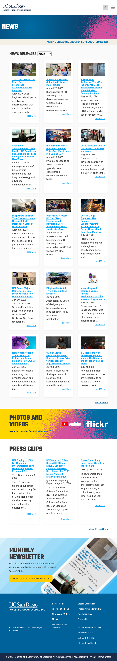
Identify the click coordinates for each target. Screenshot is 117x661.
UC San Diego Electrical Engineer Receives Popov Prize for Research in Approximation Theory (58, 358)
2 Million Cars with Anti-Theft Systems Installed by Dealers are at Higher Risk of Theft (92, 358)
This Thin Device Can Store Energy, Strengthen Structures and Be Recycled (23, 85)
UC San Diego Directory (88, 643)
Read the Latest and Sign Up (31, 578)
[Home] (16, 7)
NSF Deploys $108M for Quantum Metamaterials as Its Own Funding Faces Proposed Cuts (23, 466)
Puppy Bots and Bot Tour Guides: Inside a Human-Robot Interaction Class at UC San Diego (23, 221)
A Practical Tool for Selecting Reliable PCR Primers (57, 82)
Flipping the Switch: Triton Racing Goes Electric (56, 291)
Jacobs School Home (87, 604)
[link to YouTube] (57, 619)
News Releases (22, 54)
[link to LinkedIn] (53, 609)
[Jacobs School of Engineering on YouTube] (71, 423)
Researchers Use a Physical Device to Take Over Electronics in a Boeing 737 (58, 149)
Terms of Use (104, 657)
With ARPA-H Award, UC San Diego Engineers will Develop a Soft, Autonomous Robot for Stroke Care (57, 222)
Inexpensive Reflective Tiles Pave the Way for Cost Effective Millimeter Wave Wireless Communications (92, 86)
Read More (31, 116)
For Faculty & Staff (86, 633)
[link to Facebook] (64, 609)
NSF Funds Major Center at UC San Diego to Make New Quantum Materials (22, 292)
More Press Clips (98, 529)
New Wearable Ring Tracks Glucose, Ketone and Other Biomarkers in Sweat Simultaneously (23, 358)
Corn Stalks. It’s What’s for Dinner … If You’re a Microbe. (93, 148)
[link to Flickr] (53, 619)
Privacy (92, 657)
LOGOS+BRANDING (97, 41)
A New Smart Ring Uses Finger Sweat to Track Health (92, 463)
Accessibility (80, 657)
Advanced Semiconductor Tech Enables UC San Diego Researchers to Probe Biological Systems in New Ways (24, 152)
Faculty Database (85, 614)
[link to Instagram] (57, 609)
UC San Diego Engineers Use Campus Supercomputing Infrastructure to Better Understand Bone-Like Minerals (91, 223)
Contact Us (83, 619)
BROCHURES (77, 41)
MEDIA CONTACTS (57, 41)
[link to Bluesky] (61, 609)
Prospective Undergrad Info (90, 609)
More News (101, 402)
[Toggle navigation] (112, 7)
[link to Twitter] (68, 609)
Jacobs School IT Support (89, 627)
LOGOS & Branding (86, 638)
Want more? (45, 431)
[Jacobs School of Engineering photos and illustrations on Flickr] (97, 423)
